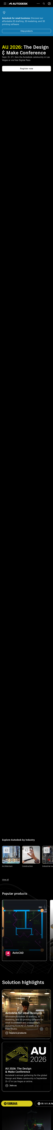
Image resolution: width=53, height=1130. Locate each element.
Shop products (26, 31)
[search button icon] (44, 3)
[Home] (18, 3)
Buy (24, 953)
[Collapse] (8, 906)
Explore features (24, 946)
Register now (26, 68)
